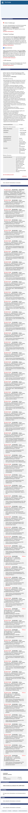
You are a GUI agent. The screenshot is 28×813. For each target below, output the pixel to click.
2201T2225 (8, 433)
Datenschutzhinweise (23, 810)
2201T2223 (8, 412)
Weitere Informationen (9, 31)
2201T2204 (8, 220)
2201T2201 (8, 189)
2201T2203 (8, 209)
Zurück (25, 176)
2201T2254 (8, 745)
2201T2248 (8, 682)
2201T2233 (8, 527)
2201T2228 (8, 464)
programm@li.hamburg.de (9, 57)
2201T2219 (8, 372)
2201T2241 (8, 608)
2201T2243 (8, 629)
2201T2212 (8, 301)
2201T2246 (8, 661)
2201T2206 (8, 241)
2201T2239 (8, 587)
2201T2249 (8, 692)
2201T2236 (8, 556)
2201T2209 (8, 272)
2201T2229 (8, 475)
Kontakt (9, 810)
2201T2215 (8, 322)
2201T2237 (8, 567)
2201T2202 (8, 200)
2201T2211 (8, 292)
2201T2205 (8, 230)
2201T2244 (8, 640)
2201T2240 (8, 598)
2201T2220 (8, 381)
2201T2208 (8, 262)
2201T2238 (8, 577)
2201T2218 (8, 362)
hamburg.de (15, 810)
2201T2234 (8, 536)
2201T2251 (8, 714)
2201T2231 (8, 496)
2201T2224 (8, 422)
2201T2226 (8, 444)
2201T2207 (8, 251)
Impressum (4, 810)
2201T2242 (8, 620)
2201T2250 (8, 704)
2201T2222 (8, 401)
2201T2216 (8, 333)
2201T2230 (8, 485)
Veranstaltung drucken (9, 174)
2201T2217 (8, 342)
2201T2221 (8, 392)
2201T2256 (8, 755)
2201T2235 (8, 545)
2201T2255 (8, 516)
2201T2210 (8, 281)
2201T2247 (8, 671)
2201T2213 (8, 352)
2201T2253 (8, 734)
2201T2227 (8, 455)
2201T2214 (8, 312)
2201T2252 (8, 724)
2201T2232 (8, 506)
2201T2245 (8, 650)
